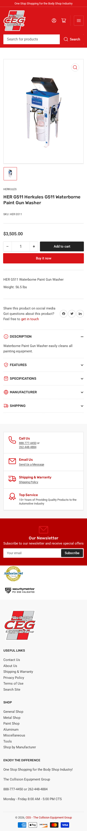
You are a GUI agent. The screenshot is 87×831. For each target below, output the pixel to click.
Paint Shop (11, 724)
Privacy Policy (13, 678)
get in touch (30, 319)
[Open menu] (79, 20)
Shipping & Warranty (18, 672)
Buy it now (43, 258)
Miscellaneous (14, 735)
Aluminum (11, 730)
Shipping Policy (28, 482)
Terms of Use (13, 684)
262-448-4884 (27, 447)
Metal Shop (11, 718)
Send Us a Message (31, 464)
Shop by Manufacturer (19, 747)
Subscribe (72, 553)
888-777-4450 (27, 443)
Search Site (11, 690)
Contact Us (11, 660)
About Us (10, 666)
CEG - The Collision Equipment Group (49, 817)
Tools (7, 741)
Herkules (10, 189)
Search (75, 39)
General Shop (13, 712)
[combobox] (43, 39)
